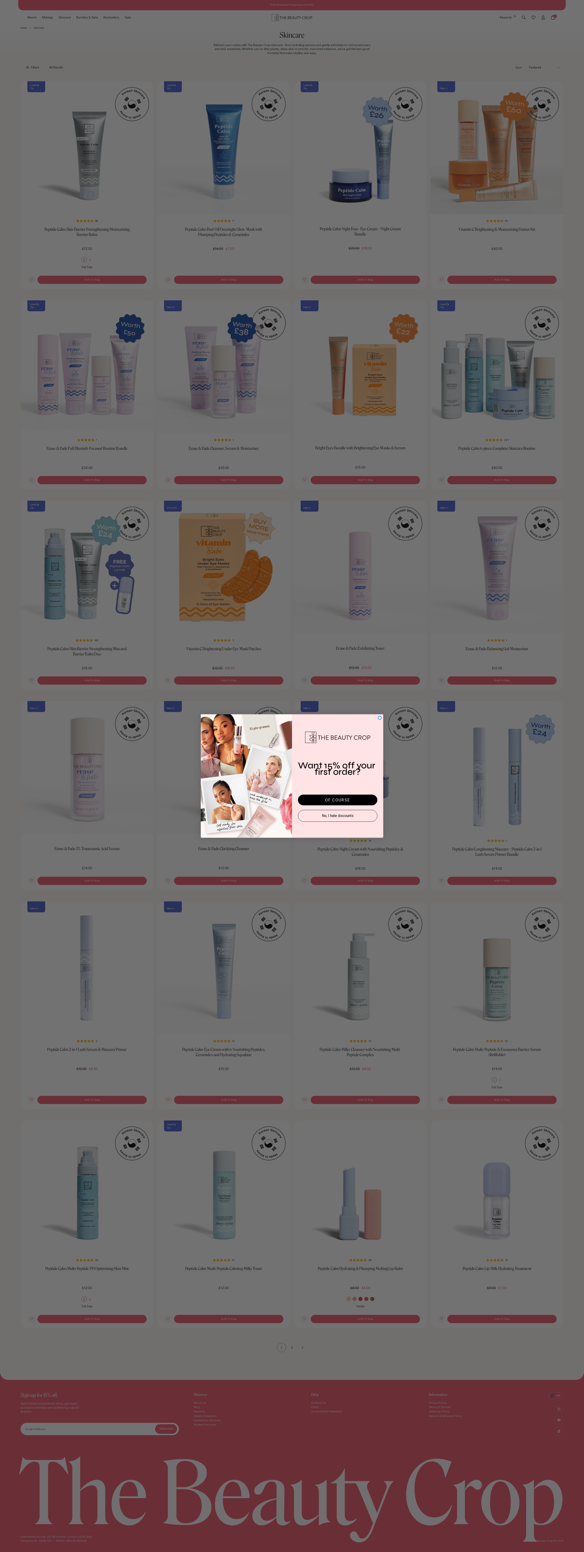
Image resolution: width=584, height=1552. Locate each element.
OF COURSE (337, 800)
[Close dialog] (379, 718)
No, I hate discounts (338, 816)
